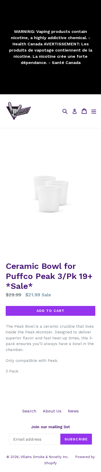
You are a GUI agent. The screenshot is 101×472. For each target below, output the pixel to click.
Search (29, 411)
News (73, 411)
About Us (52, 411)
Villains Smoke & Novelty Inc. (44, 457)
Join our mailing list (50, 427)
